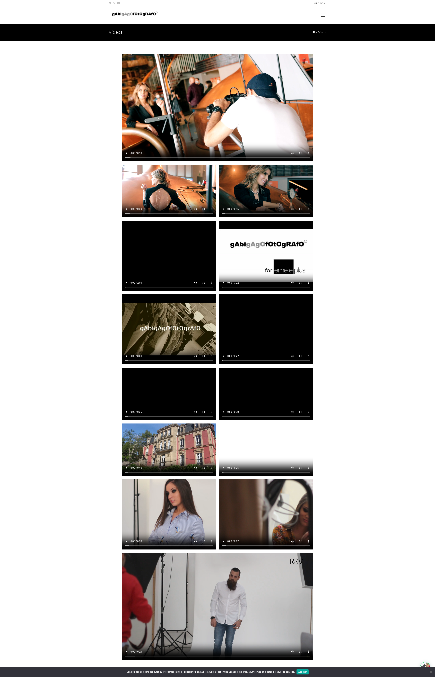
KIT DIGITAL (320, 3)
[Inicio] (313, 32)
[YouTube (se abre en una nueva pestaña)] (118, 3)
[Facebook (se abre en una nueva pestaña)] (110, 3)
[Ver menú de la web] (323, 15)
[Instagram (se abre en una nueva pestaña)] (114, 3)
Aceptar (302, 671)
